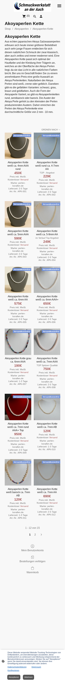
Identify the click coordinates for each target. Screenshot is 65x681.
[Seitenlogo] (32, 6)
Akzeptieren (14, 677)
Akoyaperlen (22, 28)
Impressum (36, 667)
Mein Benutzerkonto (32, 550)
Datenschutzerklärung (17, 667)
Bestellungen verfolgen (32, 561)
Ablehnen (28, 677)
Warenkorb (33, 572)
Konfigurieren (13, 670)
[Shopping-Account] (41, 16)
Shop (8, 28)
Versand (24, 179)
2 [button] (35, 534)
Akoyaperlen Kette (42, 28)
